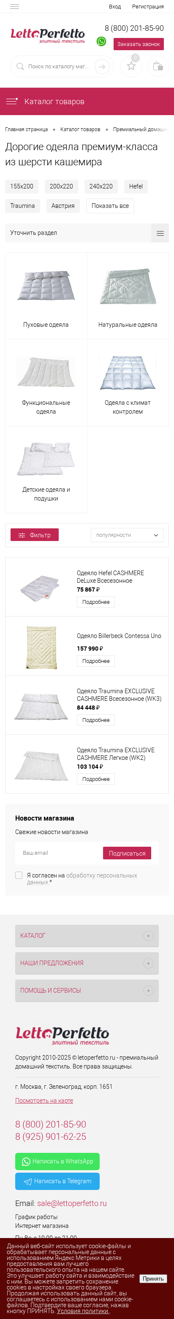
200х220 (61, 186)
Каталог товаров (53, 101)
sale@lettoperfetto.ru (72, 1203)
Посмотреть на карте (44, 1100)
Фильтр (40, 535)
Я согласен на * (82, 879)
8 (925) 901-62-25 (50, 1136)
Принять (153, 1279)
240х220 (101, 186)
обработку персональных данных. (82, 879)
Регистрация (148, 6)
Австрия (63, 205)
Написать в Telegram (62, 1181)
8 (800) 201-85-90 (134, 28)
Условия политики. (83, 1311)
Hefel (136, 186)
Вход (115, 6)
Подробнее (96, 602)
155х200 (21, 186)
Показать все (110, 205)
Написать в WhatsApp (63, 1161)
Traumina (22, 205)
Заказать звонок (138, 44)
